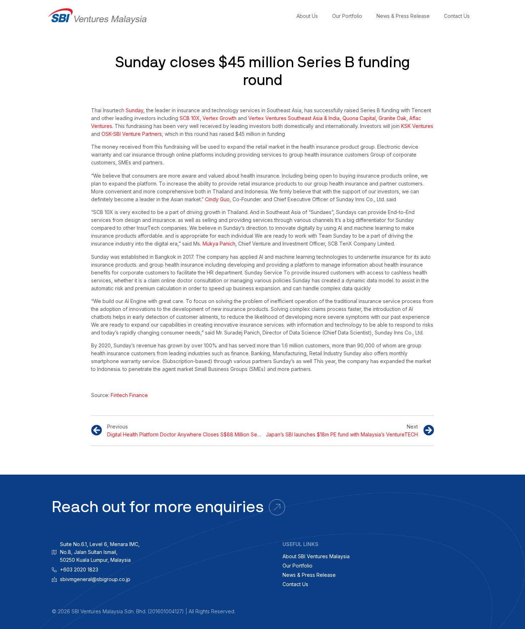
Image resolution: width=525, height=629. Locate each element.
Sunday (134, 110)
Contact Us (457, 16)
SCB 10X (190, 118)
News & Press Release (403, 16)
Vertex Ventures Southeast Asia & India (294, 118)
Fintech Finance (129, 395)
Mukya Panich (218, 244)
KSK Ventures (417, 126)
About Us (307, 16)
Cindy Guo (217, 199)
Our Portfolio (347, 16)
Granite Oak (392, 118)
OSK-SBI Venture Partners (131, 134)
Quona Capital (359, 118)
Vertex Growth (219, 118)
